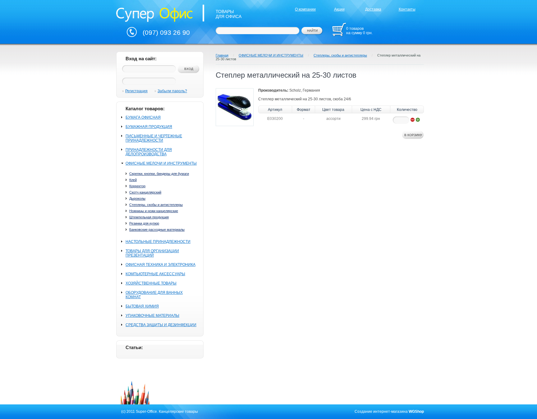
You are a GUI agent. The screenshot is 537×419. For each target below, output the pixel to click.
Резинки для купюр (144, 223)
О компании (305, 9)
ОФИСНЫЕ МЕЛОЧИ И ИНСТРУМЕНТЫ (161, 163)
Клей (133, 180)
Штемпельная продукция (149, 217)
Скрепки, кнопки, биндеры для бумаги (159, 173)
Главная (222, 55)
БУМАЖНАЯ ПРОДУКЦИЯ (149, 127)
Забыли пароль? (172, 91)
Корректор (137, 186)
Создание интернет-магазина (381, 411)
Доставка (373, 9)
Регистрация (136, 91)
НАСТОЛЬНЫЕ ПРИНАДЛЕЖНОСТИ (158, 241)
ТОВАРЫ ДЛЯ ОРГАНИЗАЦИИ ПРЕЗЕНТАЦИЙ (152, 253)
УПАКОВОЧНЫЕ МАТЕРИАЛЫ (152, 315)
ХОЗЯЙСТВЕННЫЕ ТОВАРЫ (151, 283)
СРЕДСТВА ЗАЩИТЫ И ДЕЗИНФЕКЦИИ (161, 325)
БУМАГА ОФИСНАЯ (143, 117)
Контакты (407, 9)
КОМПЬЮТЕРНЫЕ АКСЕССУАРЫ (155, 274)
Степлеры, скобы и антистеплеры (156, 205)
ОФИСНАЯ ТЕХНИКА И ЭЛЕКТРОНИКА (160, 264)
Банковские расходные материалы (157, 229)
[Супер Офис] (154, 14)
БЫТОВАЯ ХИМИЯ (142, 306)
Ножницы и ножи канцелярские (153, 211)
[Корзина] (339, 29)
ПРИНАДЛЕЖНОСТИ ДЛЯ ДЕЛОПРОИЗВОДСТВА (149, 152)
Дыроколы (137, 198)
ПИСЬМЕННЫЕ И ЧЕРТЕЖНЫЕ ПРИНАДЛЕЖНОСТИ (154, 138)
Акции (339, 9)
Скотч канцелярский (145, 192)
